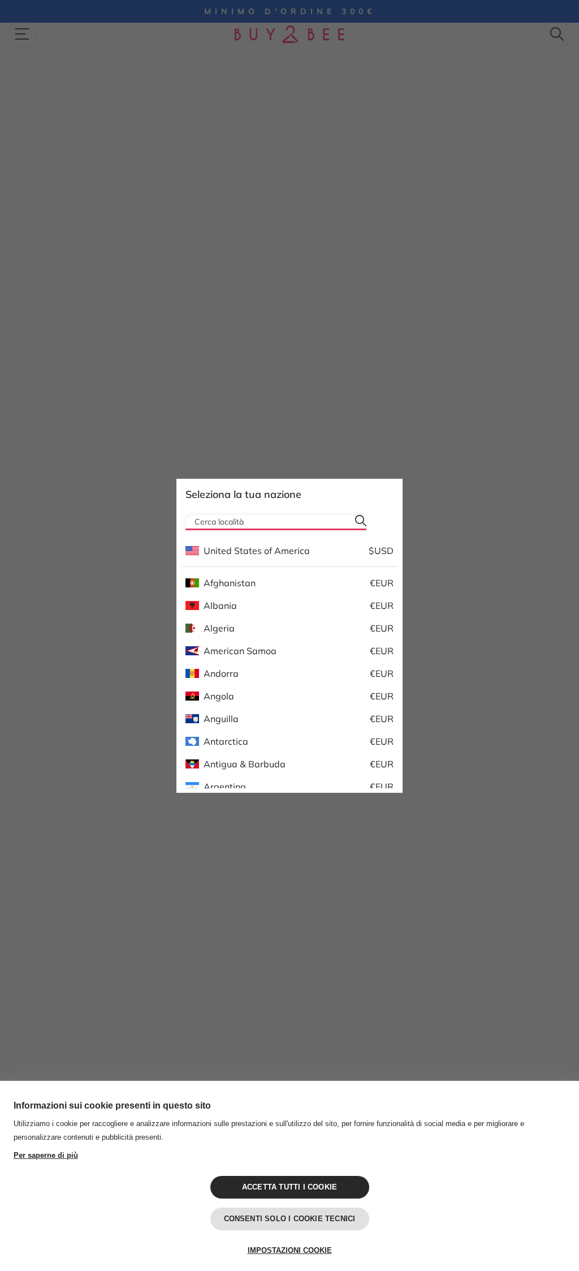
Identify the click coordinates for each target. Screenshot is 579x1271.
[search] (360, 520)
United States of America (257, 550)
